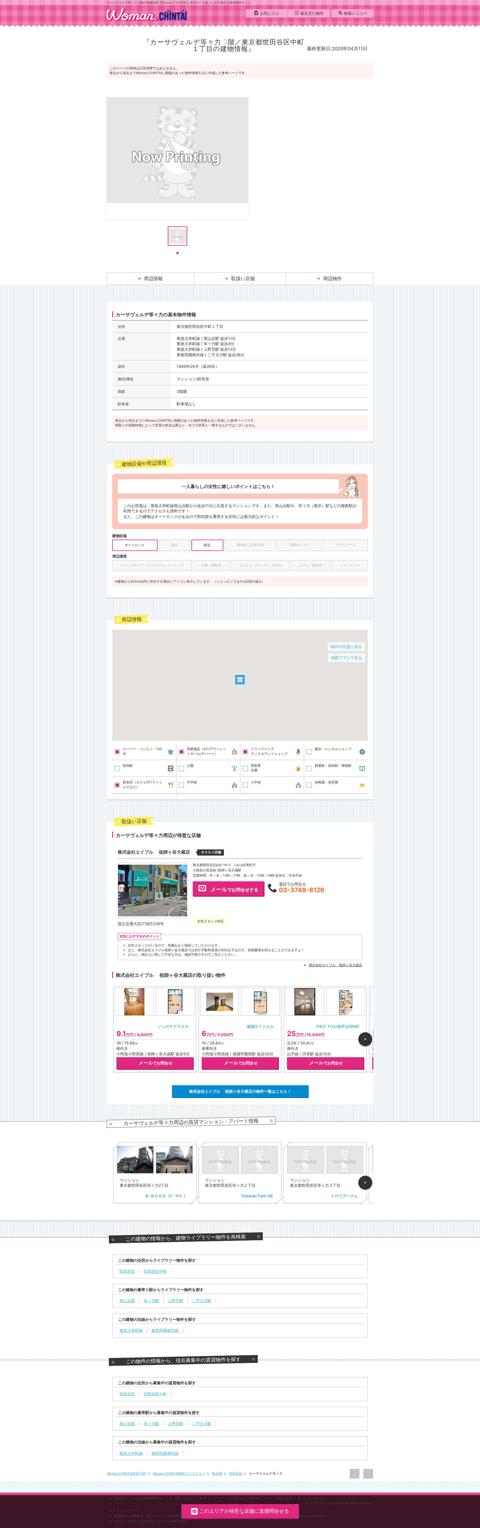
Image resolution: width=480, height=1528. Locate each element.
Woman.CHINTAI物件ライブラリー (179, 1473)
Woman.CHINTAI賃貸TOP (127, 1473)
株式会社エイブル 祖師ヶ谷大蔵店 (335, 965)
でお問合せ (155, 1063)
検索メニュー (355, 13)
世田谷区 (236, 1473)
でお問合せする (234, 889)
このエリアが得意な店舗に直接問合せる (244, 1511)
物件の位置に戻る (346, 646)
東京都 (217, 1473)
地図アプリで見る (346, 657)
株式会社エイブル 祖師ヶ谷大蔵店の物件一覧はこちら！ (240, 1091)
